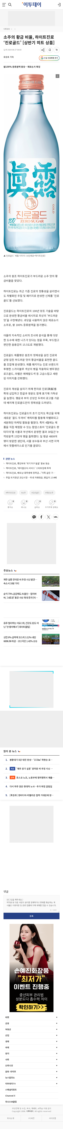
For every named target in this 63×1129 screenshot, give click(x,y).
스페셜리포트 (11, 1089)
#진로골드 (36, 492)
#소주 (23, 492)
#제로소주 (49, 492)
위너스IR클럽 (11, 1101)
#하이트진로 (11, 492)
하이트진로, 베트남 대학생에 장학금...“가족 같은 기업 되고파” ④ (31, 472)
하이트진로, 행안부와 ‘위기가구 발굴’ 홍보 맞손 (28, 463)
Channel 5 (10, 1095)
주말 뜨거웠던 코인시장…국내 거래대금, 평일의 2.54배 (31, 477)
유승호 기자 (9, 56)
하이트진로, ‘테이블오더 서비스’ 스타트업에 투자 (28, 468)
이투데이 (7, 29)
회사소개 (10, 1118)
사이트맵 (52, 1118)
